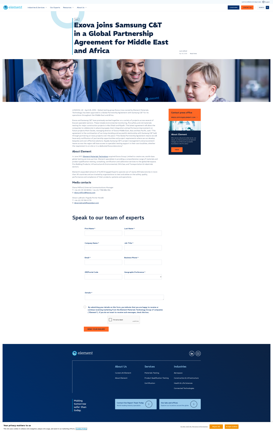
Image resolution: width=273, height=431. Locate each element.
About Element (121, 378)
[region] (136, 426)
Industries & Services (36, 7)
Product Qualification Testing (157, 378)
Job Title (128, 243)
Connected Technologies (184, 388)
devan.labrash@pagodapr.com (86, 203)
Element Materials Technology (95, 156)
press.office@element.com (183, 117)
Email (87, 258)
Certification (150, 383)
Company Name (91, 243)
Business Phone (130, 258)
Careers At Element (123, 373)
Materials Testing (152, 373)
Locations (233, 7)
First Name (89, 228)
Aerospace (178, 373)
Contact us (247, 7)
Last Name (128, 228)
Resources (67, 7)
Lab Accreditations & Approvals (251, 2)
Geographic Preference (134, 272)
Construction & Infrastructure (186, 378)
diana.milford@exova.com (84, 192)
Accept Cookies (231, 426)
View (177, 150)
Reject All (216, 426)
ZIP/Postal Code (91, 272)
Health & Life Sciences (183, 383)
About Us (80, 7)
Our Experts (55, 7)
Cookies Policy (81, 429)
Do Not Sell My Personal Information (194, 426)
